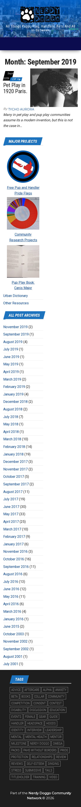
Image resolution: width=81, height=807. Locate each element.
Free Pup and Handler (23, 188)
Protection (19, 757)
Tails (48, 770)
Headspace (35, 723)
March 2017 (12, 529)
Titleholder (20, 777)
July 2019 (10, 349)
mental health (36, 737)
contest (55, 703)
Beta (14, 696)
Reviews (17, 764)
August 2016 (12, 574)
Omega (57, 743)
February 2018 (14, 447)
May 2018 (10, 424)
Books (25, 696)
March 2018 (12, 439)
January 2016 (13, 619)
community (56, 696)
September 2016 (16, 567)
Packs (15, 750)
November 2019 (15, 327)
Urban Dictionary (15, 296)
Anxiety (61, 690)
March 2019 (12, 379)
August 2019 (12, 342)
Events (16, 717)
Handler (17, 723)
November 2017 (15, 469)
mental (16, 737)
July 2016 (10, 582)
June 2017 (11, 507)
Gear (42, 717)
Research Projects (23, 240)
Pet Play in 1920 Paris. (15, 88)
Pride (64, 750)
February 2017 (14, 537)
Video (53, 777)
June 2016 (11, 589)
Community (23, 234)
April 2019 (11, 372)
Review (61, 757)
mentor (56, 737)
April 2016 (11, 604)
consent (39, 703)
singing (53, 764)
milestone (18, 743)
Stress (16, 770)
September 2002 (16, 649)
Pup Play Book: (23, 282)
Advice (16, 690)
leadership (53, 730)
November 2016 (15, 551)
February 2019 (14, 387)
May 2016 (10, 597)
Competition (20, 703)
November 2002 (15, 641)
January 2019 (13, 394)
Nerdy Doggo (39, 743)
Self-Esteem (35, 764)
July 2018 (10, 417)
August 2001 (12, 657)
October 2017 (13, 477)
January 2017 (13, 544)
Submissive (33, 770)
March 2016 (12, 611)
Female (30, 717)
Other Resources (16, 303)
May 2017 (10, 514)
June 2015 (11, 626)
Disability (18, 710)
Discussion (38, 710)
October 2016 (13, 559)
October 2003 (13, 634)
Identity (17, 730)
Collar (39, 696)
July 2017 (10, 499)
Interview (34, 730)
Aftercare (31, 690)
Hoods (51, 723)
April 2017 (11, 522)
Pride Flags (23, 193)
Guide (53, 717)
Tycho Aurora (21, 109)
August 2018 (12, 409)
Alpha (47, 690)
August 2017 (12, 492)
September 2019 (16, 334)
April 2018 (11, 432)
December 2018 (15, 402)
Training (39, 777)
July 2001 (10, 664)
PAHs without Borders (40, 750)
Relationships (42, 757)
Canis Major (23, 288)
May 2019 (10, 364)
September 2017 (16, 484)
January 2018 (13, 454)
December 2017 (15, 462)
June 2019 (11, 357)
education (57, 710)
